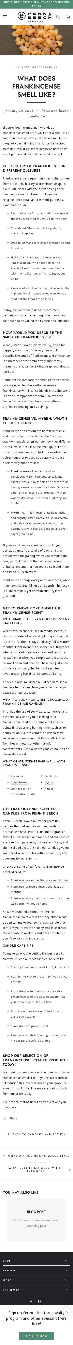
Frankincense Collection (39, 682)
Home (19, 66)
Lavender (17, 776)
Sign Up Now (36, 1336)
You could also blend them (51, 567)
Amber (49, 789)
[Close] (67, 1311)
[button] (58, 16)
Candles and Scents (40, 66)
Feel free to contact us (18, 1102)
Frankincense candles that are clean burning (40, 880)
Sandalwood (19, 782)
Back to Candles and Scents (39, 1134)
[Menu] (5, 16)
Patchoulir (51, 776)
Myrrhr (49, 782)
